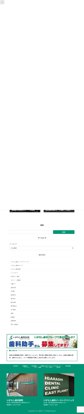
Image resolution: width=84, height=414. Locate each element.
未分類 (12, 291)
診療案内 (25, 366)
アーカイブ (13, 244)
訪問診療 (13, 321)
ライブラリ (27, 367)
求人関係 (13, 310)
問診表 (58, 367)
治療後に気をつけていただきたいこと (51, 366)
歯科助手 (13, 295)
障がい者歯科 (14, 324)
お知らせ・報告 (15, 276)
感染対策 (13, 287)
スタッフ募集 (37, 367)
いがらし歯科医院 (16, 269)
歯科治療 (13, 302)
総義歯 (12, 317)
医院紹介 (16, 366)
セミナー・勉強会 (16, 280)
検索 (63, 232)
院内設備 (34, 366)
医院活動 (68, 366)
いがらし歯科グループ (17, 265)
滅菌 (12, 313)
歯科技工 (13, 299)
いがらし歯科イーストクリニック (20, 262)
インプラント (14, 273)
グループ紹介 (49, 367)
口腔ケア (13, 284)
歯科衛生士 (14, 306)
